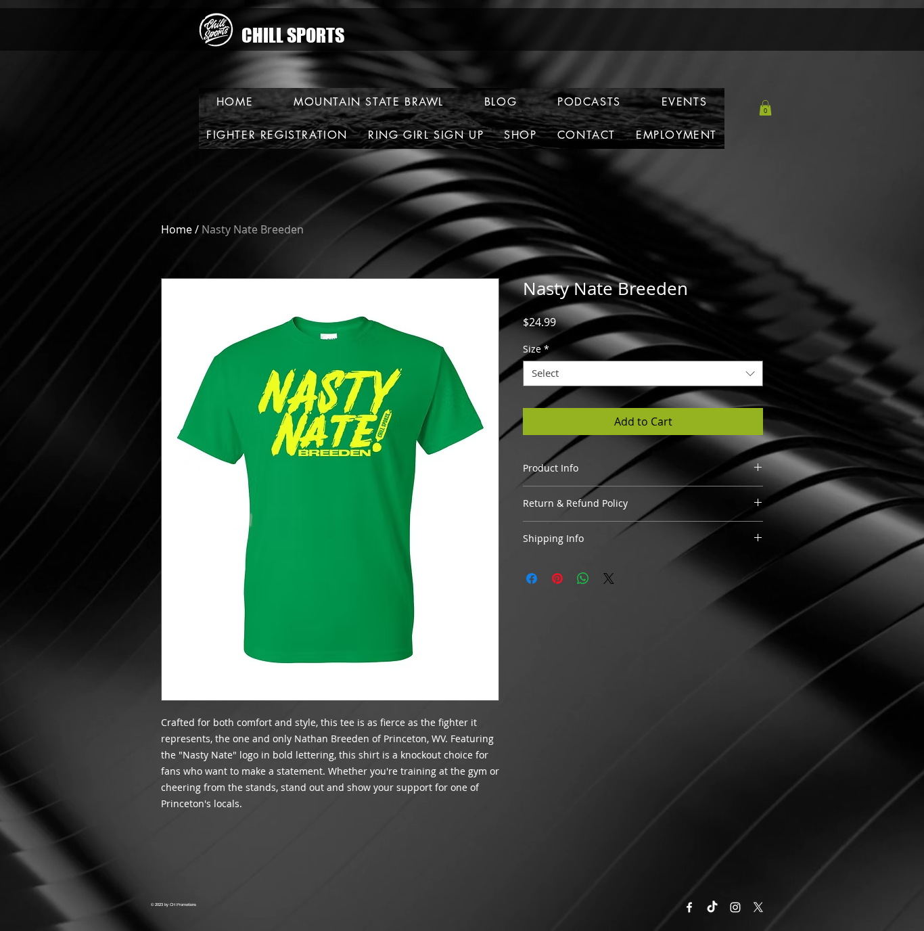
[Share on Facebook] (532, 578)
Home (176, 229)
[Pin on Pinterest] (557, 578)
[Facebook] (689, 907)
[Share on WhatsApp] (583, 578)
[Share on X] (609, 578)
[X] (758, 907)
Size (536, 349)
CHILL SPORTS (292, 35)
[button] (765, 108)
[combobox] (643, 373)
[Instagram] (735, 907)
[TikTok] (712, 907)
